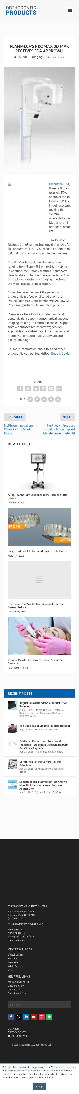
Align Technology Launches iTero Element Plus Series (37, 496)
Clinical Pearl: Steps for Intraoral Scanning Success (35, 661)
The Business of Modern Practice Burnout (44, 725)
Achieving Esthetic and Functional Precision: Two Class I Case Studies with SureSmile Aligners (43, 745)
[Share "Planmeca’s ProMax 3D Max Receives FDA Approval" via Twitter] (28, 388)
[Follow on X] (19, 1017)
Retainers (24, 716)
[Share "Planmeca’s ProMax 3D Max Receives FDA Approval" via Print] (59, 388)
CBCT (50, 710)
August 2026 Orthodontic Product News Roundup (43, 704)
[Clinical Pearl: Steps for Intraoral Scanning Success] (39, 635)
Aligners (58, 752)
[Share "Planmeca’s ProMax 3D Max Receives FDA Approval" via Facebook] (20, 388)
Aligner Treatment (44, 752)
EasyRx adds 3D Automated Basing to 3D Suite (37, 551)
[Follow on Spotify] (49, 1017)
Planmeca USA (59, 184)
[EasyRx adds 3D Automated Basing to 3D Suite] (39, 526)
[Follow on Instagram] (42, 1017)
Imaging (37, 57)
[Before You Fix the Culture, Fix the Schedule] (12, 764)
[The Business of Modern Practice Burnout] (12, 728)
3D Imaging (41, 710)
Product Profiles (52, 792)
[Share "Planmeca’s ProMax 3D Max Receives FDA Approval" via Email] (51, 388)
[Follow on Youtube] (34, 1017)
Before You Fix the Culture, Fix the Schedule (40, 763)
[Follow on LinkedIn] (26, 1017)
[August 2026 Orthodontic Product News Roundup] (12, 705)
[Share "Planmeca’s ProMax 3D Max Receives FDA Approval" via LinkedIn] (36, 388)
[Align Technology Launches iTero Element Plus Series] (39, 470)
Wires (33, 716)
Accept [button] (39, 1086)
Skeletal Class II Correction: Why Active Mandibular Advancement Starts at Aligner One (43, 785)
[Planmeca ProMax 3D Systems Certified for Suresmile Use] (39, 580)
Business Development (46, 729)
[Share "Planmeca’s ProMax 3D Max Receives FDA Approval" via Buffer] (43, 388)
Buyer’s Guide (60, 353)
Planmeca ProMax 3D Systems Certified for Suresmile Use (35, 605)
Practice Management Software (46, 713)
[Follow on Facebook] (11, 1017)
